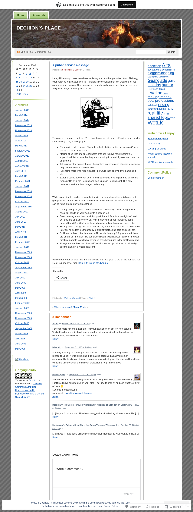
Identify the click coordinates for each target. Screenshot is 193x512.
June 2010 (20, 222)
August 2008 (21, 333)
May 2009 (20, 288)
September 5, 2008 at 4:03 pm (78, 347)
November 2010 (23, 196)
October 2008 (22, 323)
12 (30, 77)
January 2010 (22, 247)
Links (165, 94)
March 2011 (21, 176)
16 (20, 81)
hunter (153, 89)
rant (169, 108)
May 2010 (20, 227)
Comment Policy (156, 178)
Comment (127, 493)
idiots (162, 88)
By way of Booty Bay (158, 138)
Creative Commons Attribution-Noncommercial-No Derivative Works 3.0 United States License (29, 390)
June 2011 (20, 171)
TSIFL (173, 118)
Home (20, 15)
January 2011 (22, 186)
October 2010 (22, 201)
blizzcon (171, 70)
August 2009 (21, 272)
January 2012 (22, 166)
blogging (167, 73)
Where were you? (63, 307)
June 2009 (20, 282)
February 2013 (22, 150)
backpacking (154, 69)
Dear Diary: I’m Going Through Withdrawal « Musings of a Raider (84, 405)
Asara (55, 323)
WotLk (92, 298)
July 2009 (20, 277)
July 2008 (20, 338)
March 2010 (21, 237)
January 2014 (22, 120)
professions (164, 100)
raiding (163, 104)
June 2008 (20, 343)
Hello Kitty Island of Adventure (93, 263)
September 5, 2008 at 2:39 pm (76, 323)
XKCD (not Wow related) (160, 162)
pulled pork (153, 105)
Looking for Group (157, 148)
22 (17, 86)
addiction (154, 66)
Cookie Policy (111, 506)
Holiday (154, 85)
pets (151, 100)
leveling (155, 92)
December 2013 (23, 125)
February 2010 (22, 242)
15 (17, 81)
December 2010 (23, 191)
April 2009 (20, 293)
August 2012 (21, 161)
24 (24, 86)
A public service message (70, 65)
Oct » (25, 94)
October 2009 (22, 262)
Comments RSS (43, 52)
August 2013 (21, 135)
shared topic (159, 117)
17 (24, 81)
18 (27, 81)
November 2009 (23, 257)
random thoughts (157, 108)
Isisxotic (56, 347)
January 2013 (22, 156)
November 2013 (23, 130)
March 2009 (21, 298)
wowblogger (58, 374)
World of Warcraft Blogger (79, 393)
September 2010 (23, 206)
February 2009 (22, 303)
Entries (27, 52)
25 (27, 86)
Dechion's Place (39, 27)
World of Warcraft (72, 298)
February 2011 (22, 181)
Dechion (33, 380)
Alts (166, 65)
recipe (166, 114)
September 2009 (23, 267)
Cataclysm (163, 77)
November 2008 (23, 318)
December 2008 (23, 313)
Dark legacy (154, 143)
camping (153, 76)
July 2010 (20, 216)
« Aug (18, 94)
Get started (127, 4)
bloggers (154, 73)
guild (171, 80)
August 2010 (21, 211)
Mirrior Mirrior (80, 307)
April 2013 (20, 140)
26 (30, 86)
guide (162, 80)
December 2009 (23, 252)
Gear (152, 80)
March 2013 (21, 145)
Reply (55, 339)
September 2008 (23, 328)
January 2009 (22, 308)
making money (160, 97)
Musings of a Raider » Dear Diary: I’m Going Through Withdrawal (84, 425)
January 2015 (22, 110)
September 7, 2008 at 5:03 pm (82, 374)
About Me (39, 15)
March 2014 (21, 115)
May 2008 (20, 348)
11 (27, 77)
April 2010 (20, 232)
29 (17, 90)
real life (155, 112)
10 (24, 77)
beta (164, 69)
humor (167, 85)
